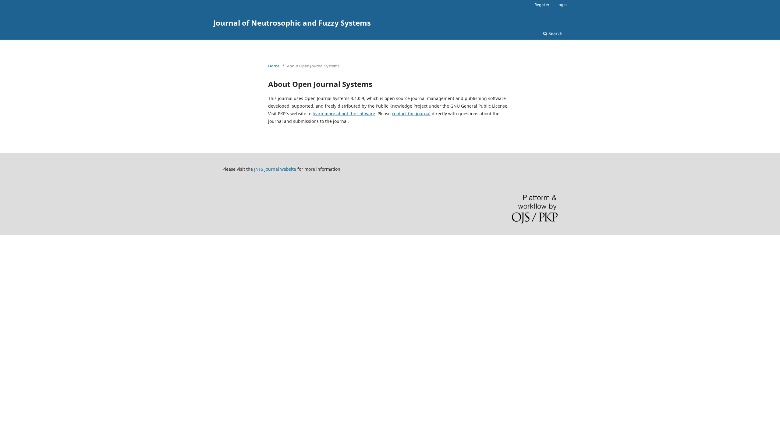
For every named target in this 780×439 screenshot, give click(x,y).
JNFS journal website (275, 169)
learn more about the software (344, 113)
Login (561, 4)
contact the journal (411, 113)
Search (554, 33)
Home (273, 66)
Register (541, 4)
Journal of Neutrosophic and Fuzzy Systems (292, 23)
